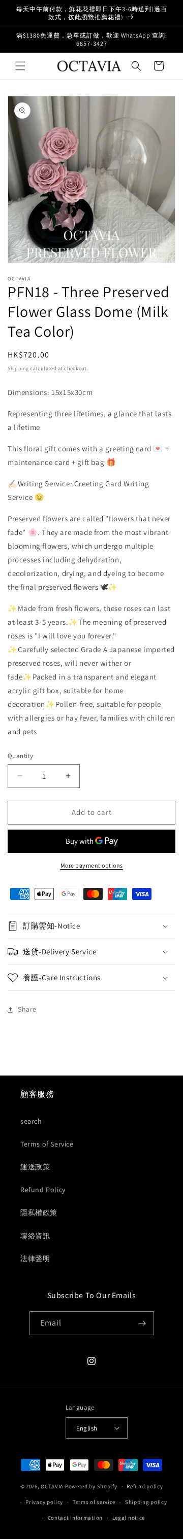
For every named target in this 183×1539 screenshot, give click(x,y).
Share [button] (27, 1009)
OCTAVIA (52, 1486)
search (31, 1121)
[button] (20, 66)
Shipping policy (146, 1502)
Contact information (75, 1517)
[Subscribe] (142, 1323)
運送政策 (35, 1166)
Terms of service (94, 1502)
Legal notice (128, 1517)
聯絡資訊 (35, 1235)
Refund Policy (43, 1189)
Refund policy (145, 1486)
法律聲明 (35, 1258)
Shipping (18, 368)
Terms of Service (47, 1144)
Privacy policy (44, 1502)
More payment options (91, 865)
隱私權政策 (38, 1212)
